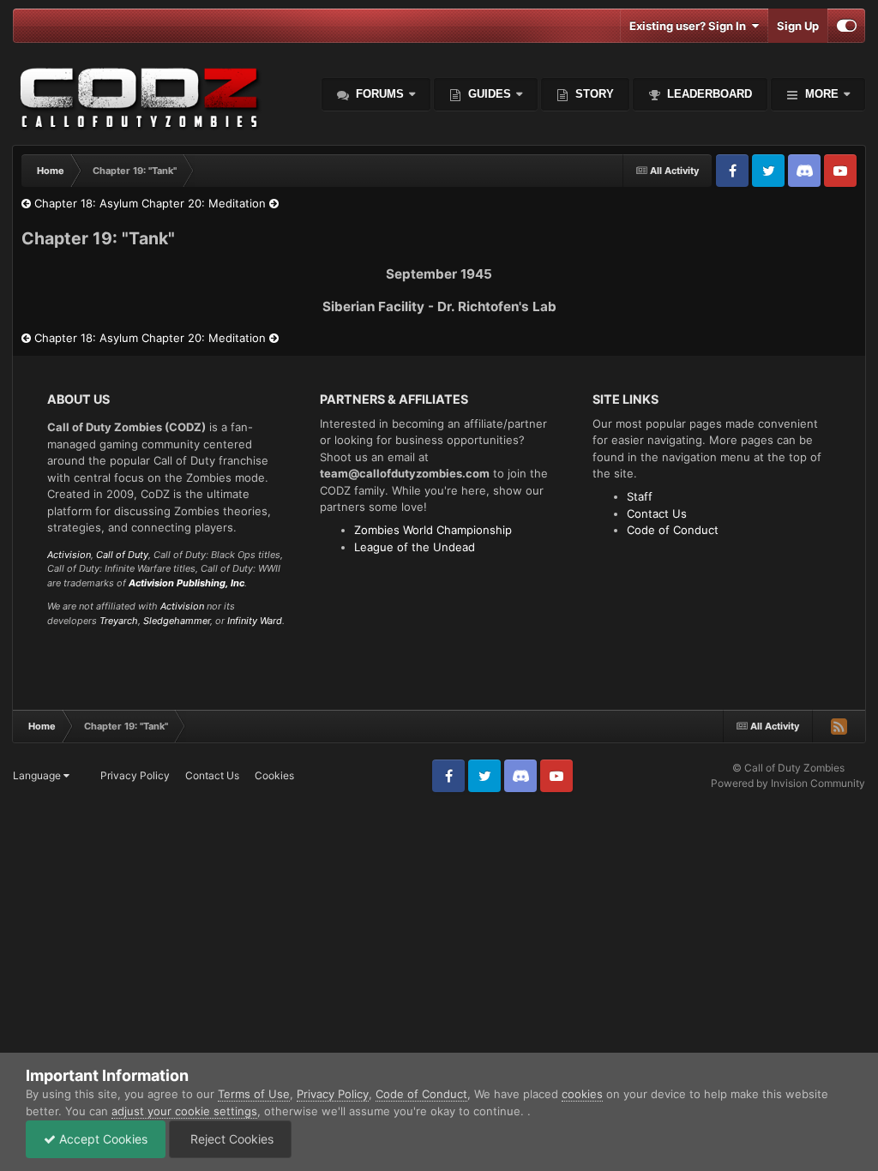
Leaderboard (708, 93)
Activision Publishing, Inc (186, 583)
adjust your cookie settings (184, 1111)
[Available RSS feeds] (838, 726)
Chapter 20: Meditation (205, 203)
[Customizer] (846, 26)
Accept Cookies (101, 1139)
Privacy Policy (135, 775)
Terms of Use (254, 1094)
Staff (639, 496)
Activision (69, 555)
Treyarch (118, 621)
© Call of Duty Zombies (788, 767)
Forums (378, 93)
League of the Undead (414, 547)
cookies (582, 1094)
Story (593, 93)
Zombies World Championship (433, 530)
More (822, 93)
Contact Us (657, 513)
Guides (489, 93)
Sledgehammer (176, 621)
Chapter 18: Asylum (84, 203)
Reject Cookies (230, 1139)
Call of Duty (122, 555)
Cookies (274, 775)
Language (38, 775)
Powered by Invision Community (788, 783)
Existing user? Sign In (690, 26)
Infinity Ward (254, 621)
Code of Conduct (673, 530)
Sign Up (798, 26)
